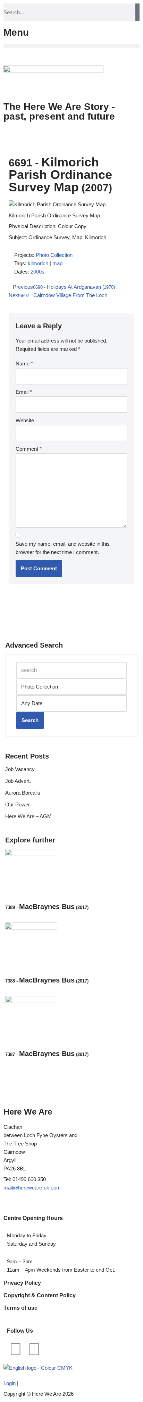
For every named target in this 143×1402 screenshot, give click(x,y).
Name (24, 363)
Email (24, 392)
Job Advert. (18, 781)
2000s (37, 272)
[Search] (137, 12)
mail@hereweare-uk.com (32, 1188)
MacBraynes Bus (47, 906)
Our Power (17, 804)
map (57, 263)
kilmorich (38, 263)
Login (9, 1383)
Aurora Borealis (22, 793)
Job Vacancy (20, 769)
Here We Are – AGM (28, 816)
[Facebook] (15, 1349)
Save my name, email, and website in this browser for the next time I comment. (63, 548)
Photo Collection (54, 255)
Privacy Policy (22, 1283)
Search (30, 720)
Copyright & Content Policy (39, 1295)
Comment (29, 449)
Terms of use (20, 1308)
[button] (71, 46)
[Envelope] (34, 1349)
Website (25, 420)
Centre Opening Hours (33, 1218)
